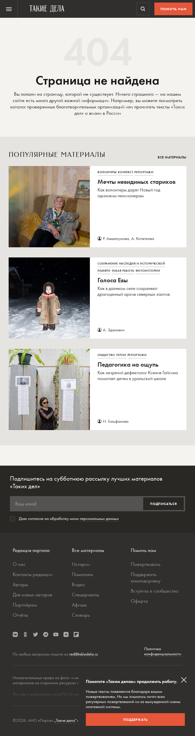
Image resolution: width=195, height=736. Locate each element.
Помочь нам (173, 9)
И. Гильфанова (115, 421)
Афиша (79, 604)
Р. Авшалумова (116, 238)
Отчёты (20, 615)
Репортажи (143, 172)
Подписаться (163, 503)
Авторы (20, 584)
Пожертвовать (145, 564)
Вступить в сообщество (154, 590)
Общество (106, 355)
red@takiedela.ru (83, 654)
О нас (19, 564)
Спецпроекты (85, 594)
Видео (78, 584)
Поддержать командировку (145, 577)
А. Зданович (113, 330)
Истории (81, 564)
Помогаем (82, 574)
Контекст (125, 172)
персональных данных (99, 518)
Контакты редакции (33, 574)
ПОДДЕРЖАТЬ (135, 719)
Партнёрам (25, 604)
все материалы (172, 157)
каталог (18, 106)
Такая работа (123, 271)
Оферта (139, 601)
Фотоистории (148, 271)
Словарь (81, 615)
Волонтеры (107, 172)
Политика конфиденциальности (163, 651)
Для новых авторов (32, 594)
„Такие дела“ (65, 720)
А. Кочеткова (142, 238)
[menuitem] (9, 9)
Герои (121, 355)
